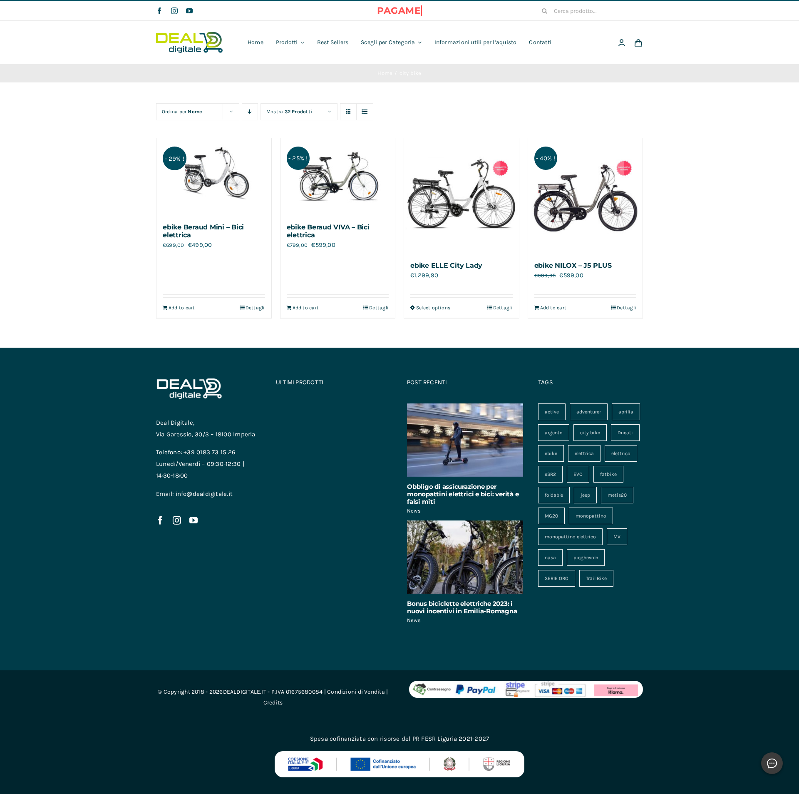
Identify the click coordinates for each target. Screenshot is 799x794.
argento (554, 433)
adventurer (588, 412)
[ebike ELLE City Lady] (461, 195)
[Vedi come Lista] (365, 112)
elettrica (584, 453)
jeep (585, 495)
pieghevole (585, 557)
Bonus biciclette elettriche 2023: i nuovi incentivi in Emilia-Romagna (462, 607)
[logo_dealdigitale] (189, 35)
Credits (273, 702)
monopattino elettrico (570, 537)
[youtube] (189, 10)
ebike (551, 453)
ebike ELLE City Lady (446, 265)
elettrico (620, 453)
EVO (578, 474)
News (414, 511)
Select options (433, 308)
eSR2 (550, 474)
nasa (550, 557)
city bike (590, 433)
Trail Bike (596, 578)
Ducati (625, 433)
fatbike (608, 474)
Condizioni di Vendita (356, 691)
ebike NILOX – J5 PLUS (573, 265)
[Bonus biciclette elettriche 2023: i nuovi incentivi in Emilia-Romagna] (465, 557)
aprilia (625, 412)
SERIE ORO (556, 578)
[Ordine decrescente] (250, 111)
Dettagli (255, 308)
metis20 (617, 495)
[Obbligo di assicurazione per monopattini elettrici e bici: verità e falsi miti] (465, 440)
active (552, 412)
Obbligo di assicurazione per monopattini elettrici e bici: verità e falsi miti (463, 494)
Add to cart (182, 308)
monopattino (591, 516)
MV (616, 537)
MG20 (551, 516)
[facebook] (159, 10)
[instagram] (174, 10)
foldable (554, 495)
